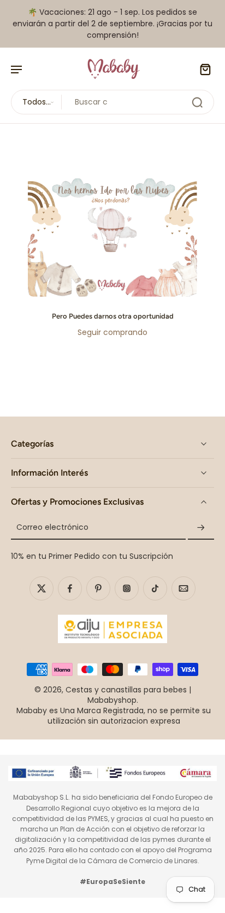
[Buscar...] (197, 102)
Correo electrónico (52, 528)
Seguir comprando (112, 332)
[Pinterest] (98, 588)
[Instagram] (127, 588)
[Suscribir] (201, 528)
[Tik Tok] (155, 588)
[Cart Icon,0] (202, 68)
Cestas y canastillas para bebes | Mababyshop (128, 695)
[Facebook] (70, 588)
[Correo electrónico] (183, 588)
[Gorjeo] (41, 588)
